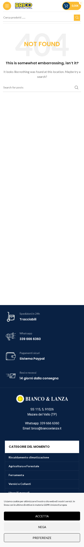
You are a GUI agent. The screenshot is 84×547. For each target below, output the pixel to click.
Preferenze (42, 538)
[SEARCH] (77, 18)
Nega (42, 527)
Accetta (42, 516)
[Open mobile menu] (7, 6)
